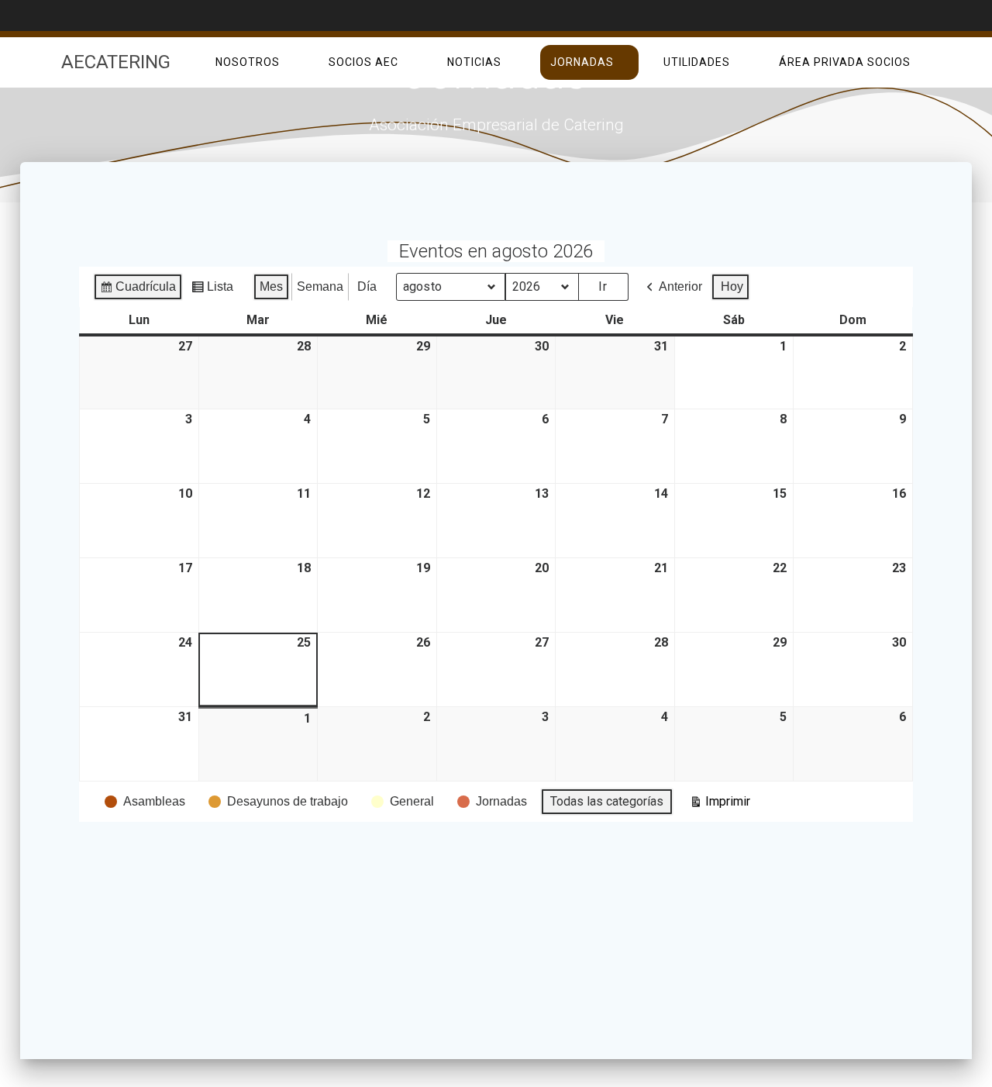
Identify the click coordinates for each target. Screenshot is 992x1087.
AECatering (115, 62)
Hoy (732, 286)
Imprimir (719, 805)
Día (367, 286)
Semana (320, 286)
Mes (271, 286)
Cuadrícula (137, 290)
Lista (212, 290)
